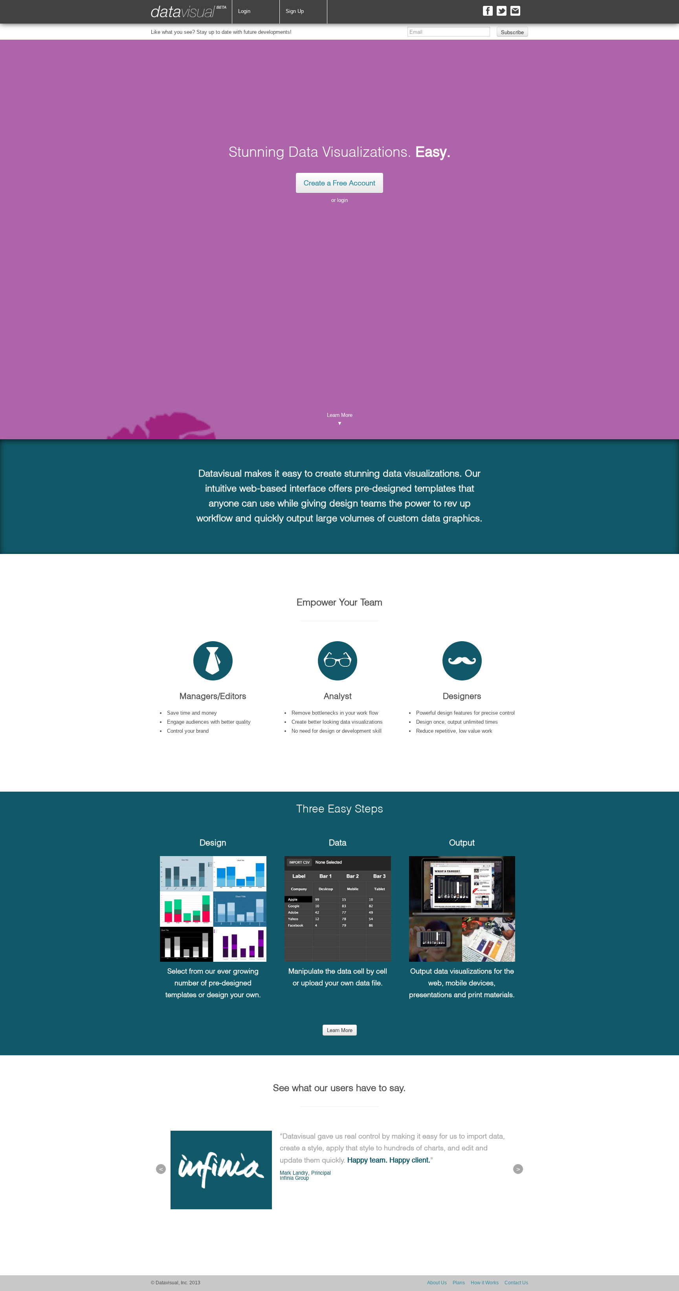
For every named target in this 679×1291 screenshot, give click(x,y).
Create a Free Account (339, 183)
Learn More (339, 1030)
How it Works (485, 1282)
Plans (459, 1282)
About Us (437, 1282)
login (342, 200)
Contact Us (516, 1282)
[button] (161, 1169)
